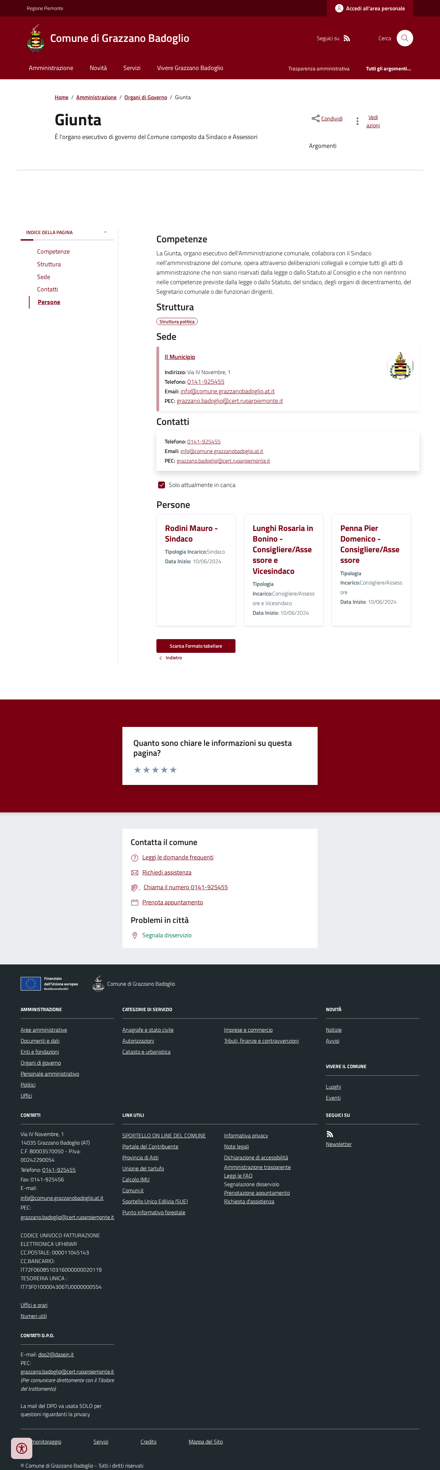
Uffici (26, 1095)
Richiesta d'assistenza (249, 1201)
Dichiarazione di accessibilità (256, 1157)
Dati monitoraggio (41, 1441)
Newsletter (339, 1144)
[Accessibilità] (21, 1448)
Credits (148, 1441)
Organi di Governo (145, 97)
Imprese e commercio (248, 1030)
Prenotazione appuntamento (257, 1193)
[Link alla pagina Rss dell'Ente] (330, 1134)
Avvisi (332, 1041)
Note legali (236, 1146)
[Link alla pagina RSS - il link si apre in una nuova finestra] (347, 38)
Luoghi (333, 1087)
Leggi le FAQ (238, 1175)
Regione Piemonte (45, 8)
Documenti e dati (40, 1041)
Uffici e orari (34, 1305)
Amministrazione (51, 67)
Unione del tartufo (143, 1168)
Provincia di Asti (140, 1157)
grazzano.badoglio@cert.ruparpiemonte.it (230, 400)
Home (61, 97)
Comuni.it (133, 1190)
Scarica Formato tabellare (196, 645)
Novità (98, 67)
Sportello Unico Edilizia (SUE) (155, 1201)
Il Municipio (180, 356)
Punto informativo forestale (153, 1212)
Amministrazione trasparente (257, 1167)
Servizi (132, 67)
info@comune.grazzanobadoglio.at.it (227, 391)
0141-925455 (205, 381)
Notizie (334, 1030)
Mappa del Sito (206, 1441)
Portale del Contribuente (150, 1146)
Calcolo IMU (136, 1179)
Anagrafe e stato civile (148, 1030)
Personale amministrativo (50, 1073)
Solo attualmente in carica (202, 484)
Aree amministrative (44, 1030)
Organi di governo (41, 1062)
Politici (28, 1084)
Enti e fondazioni (40, 1051)
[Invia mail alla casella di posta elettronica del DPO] (56, 1354)
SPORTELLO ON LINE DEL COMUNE (164, 1135)
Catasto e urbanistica (146, 1051)
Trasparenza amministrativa (319, 68)
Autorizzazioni (138, 1041)
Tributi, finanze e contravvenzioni (261, 1041)
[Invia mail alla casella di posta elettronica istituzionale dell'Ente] (62, 1197)
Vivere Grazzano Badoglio (190, 67)
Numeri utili (34, 1316)
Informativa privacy (246, 1135)
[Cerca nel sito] (402, 38)
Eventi (333, 1097)
